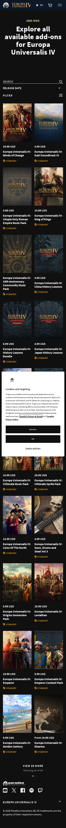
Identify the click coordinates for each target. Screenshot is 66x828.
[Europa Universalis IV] (59, 801)
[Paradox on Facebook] (22, 790)
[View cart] (50, 5)
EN (41, 5)
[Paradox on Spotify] (31, 790)
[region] (33, 414)
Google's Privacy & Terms (31, 416)
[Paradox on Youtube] (5, 790)
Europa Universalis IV (20, 802)
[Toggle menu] (59, 5)
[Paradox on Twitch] (40, 790)
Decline (33, 429)
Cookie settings (33, 448)
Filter (7, 95)
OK (33, 438)
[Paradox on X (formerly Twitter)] (14, 790)
